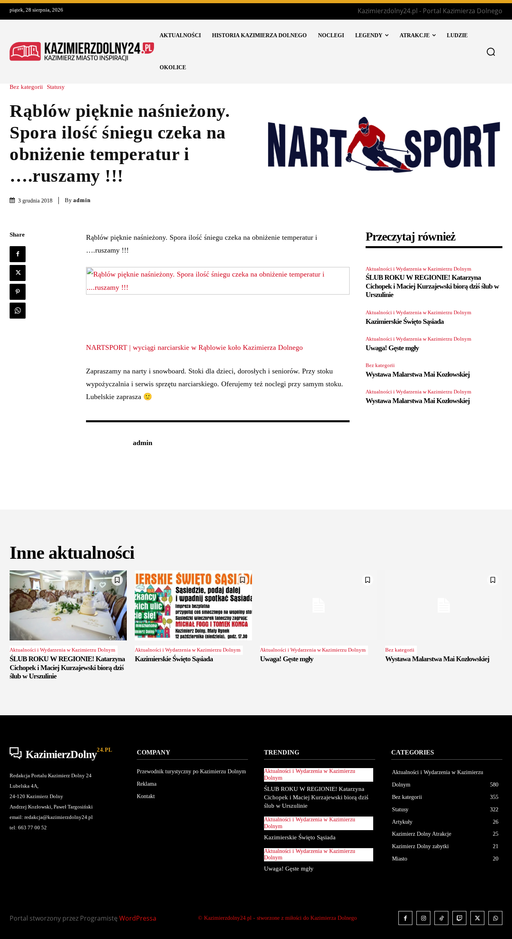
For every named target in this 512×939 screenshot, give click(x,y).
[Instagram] (423, 918)
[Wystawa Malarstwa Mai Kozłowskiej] (443, 605)
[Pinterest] (18, 292)
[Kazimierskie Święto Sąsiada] (193, 605)
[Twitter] (18, 273)
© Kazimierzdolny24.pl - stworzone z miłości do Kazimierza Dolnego (277, 918)
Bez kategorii (26, 87)
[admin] (105, 443)
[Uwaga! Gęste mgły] (318, 605)
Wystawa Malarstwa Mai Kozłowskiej (418, 374)
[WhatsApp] (18, 311)
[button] (490, 51)
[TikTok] (441, 918)
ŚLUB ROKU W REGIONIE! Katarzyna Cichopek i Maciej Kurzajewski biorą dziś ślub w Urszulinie (432, 286)
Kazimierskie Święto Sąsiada (405, 321)
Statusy (56, 87)
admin (82, 200)
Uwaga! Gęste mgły (392, 348)
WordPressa (137, 918)
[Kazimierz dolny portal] (82, 51)
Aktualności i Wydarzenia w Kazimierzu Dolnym (418, 269)
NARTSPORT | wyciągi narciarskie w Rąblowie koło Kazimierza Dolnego (194, 347)
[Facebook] (18, 254)
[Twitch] (459, 918)
